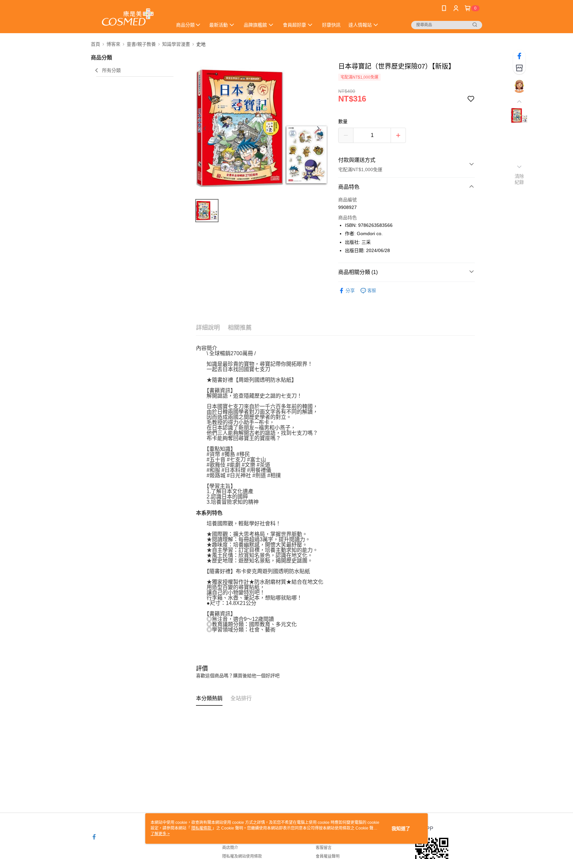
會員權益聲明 (328, 856)
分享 (350, 290)
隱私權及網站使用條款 (242, 856)
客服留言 (324, 847)
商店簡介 (230, 847)
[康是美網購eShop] (127, 17)
